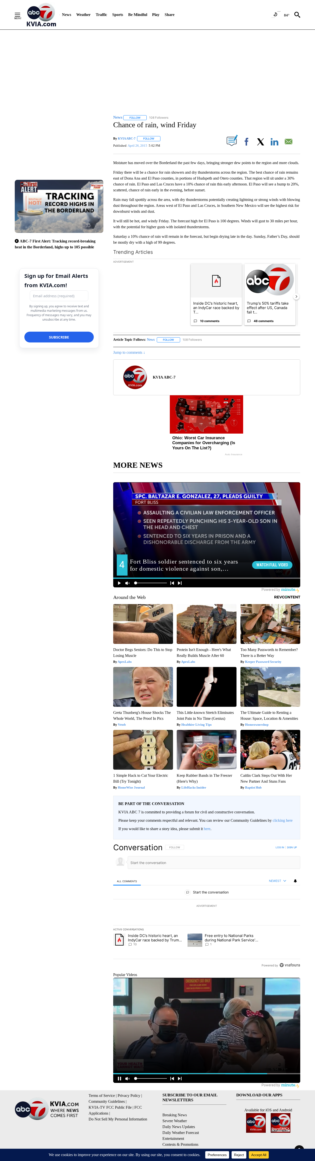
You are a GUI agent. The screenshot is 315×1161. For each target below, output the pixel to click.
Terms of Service (102, 1095)
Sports (117, 15)
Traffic (101, 15)
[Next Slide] (296, 296)
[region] (206, 906)
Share (169, 15)
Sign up (292, 847)
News (66, 15)
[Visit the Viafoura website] (289, 965)
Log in (280, 847)
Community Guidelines (107, 1101)
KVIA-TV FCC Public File (110, 1107)
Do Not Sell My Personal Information (118, 1119)
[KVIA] (41, 14)
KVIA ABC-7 (127, 138)
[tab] (127, 881)
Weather (83, 15)
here (207, 829)
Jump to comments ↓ (129, 352)
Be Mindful (137, 15)
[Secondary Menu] (21, 15)
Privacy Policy (129, 1095)
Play (155, 15)
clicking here (283, 820)
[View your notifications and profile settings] (295, 881)
